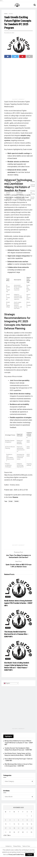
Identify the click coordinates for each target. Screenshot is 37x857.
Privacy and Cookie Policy (16, 854)
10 (5, 824)
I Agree (29, 854)
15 (27, 824)
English (7, 683)
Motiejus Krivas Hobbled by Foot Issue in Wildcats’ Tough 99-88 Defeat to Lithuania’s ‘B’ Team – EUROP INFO (19, 742)
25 (10, 832)
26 (14, 832)
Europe (10, 501)
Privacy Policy (17, 846)
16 (31, 824)
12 (14, 824)
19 (14, 828)
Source (15, 497)
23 (31, 828)
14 (22, 824)
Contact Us (9, 846)
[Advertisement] (18, 78)
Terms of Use (26, 846)
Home (5, 13)
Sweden (11, 13)
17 (5, 828)
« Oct (5, 835)
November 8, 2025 (9, 33)
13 (18, 824)
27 (18, 832)
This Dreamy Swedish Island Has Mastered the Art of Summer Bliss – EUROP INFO (16, 634)
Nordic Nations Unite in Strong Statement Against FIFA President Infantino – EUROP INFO (18, 603)
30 (31, 832)
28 (22, 832)
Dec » (9, 835)
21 (22, 828)
